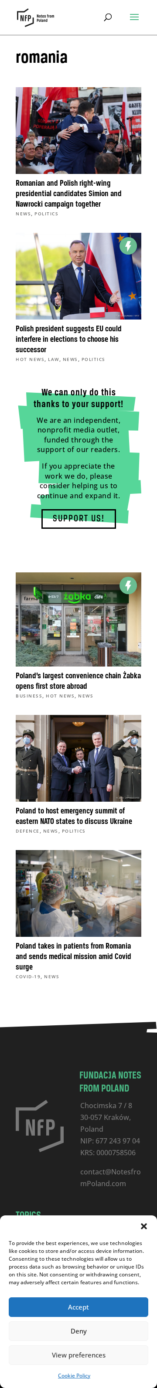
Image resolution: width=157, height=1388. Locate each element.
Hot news (30, 359)
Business (29, 696)
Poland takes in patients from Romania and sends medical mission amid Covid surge (73, 957)
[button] (144, 1226)
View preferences (79, 1355)
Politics (46, 214)
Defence (28, 831)
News (23, 214)
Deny (79, 1331)
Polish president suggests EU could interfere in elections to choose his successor (69, 339)
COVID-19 (28, 976)
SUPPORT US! (79, 519)
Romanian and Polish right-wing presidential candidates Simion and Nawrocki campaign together (69, 194)
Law (53, 359)
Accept (78, 1307)
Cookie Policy (74, 1375)
